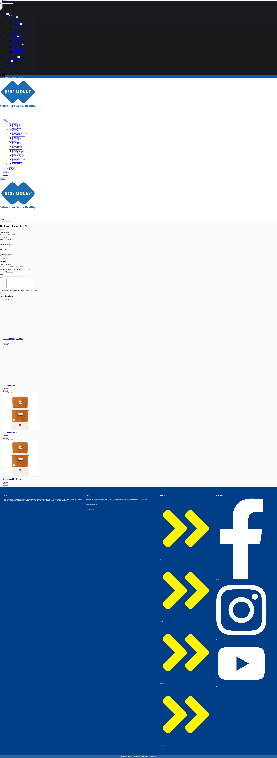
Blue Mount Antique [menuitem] (16, 33)
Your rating (3, 271)
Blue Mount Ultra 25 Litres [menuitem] (18, 48)
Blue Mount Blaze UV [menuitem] (17, 58)
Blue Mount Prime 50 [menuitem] (16, 39)
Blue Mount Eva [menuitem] (15, 25)
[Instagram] (2, 74)
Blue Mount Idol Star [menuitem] (16, 22)
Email (2, 277)
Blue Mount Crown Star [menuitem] (17, 27)
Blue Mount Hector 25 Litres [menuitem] (18, 55)
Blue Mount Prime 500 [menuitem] (17, 43)
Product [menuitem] (4, 13)
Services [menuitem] (5, 67)
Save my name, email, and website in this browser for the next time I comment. (20, 290)
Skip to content (3, 0)
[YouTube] (4, 74)
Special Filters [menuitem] (12, 63)
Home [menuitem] (4, 12)
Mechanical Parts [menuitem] (12, 66)
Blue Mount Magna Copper (13, 339)
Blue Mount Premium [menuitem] (16, 29)
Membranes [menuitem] (11, 65)
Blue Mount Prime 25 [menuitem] (16, 37)
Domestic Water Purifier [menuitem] (14, 24)
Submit (2, 293)
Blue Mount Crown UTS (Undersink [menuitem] (20, 28)
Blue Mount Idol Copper (12, 479)
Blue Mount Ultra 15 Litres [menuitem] (18, 47)
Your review (3, 287)
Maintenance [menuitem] (6, 69)
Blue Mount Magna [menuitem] (16, 18)
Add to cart (5, 344)
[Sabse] (18, 116)
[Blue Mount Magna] (21, 382)
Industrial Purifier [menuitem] (13, 36)
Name (2, 274)
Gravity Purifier (8, 255)
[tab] (140, 258)
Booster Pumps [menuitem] (12, 62)
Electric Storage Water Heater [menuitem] (15, 44)
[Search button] (1, 6)
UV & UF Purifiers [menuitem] (13, 56)
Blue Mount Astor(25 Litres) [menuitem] (18, 52)
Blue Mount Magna (10, 385)
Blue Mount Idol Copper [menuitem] (17, 21)
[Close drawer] (1, 8)
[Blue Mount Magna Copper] (21, 335)
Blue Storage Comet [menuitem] (16, 46)
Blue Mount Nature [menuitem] (16, 32)
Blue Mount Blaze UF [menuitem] (17, 59)
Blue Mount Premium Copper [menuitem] (18, 31)
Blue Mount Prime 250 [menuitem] (17, 41)
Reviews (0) (5, 258)
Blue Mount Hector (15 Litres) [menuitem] (18, 54)
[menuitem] (7, 14)
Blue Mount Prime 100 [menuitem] (17, 40)
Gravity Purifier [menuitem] (12, 17)
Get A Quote (3, 179)
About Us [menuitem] (5, 70)
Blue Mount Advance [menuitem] (16, 34)
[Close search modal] (1, 2)
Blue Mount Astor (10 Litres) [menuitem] (18, 50)
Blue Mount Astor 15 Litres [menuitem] (18, 51)
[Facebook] (1, 74)
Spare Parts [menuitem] (8, 61)
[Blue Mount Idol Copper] (21, 476)
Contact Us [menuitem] (5, 71)
